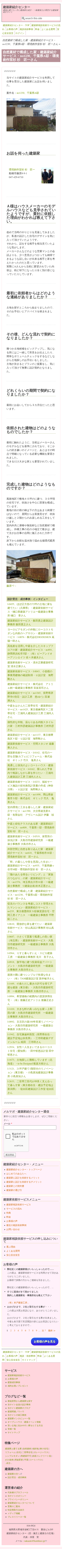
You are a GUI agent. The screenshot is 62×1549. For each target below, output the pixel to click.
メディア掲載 (14, 1513)
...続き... (8, 1463)
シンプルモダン (12, 1455)
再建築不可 (26, 1455)
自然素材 (27, 1448)
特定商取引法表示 (16, 1509)
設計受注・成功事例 (17, 1477)
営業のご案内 (14, 1506)
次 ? (44, 1330)
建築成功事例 (14, 1382)
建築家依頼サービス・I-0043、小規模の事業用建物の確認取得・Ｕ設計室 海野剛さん (30, 675)
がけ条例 (9, 1459)
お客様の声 (12, 29)
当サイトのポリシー (17, 1495)
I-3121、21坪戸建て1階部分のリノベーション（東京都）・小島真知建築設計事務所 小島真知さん (30, 1072)
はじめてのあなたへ (16, 1173)
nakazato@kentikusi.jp (35, 1540)
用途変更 (19, 1459)
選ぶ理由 (10, 1246)
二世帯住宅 (27, 1452)
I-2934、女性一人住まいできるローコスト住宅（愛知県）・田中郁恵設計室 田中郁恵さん (30, 1050)
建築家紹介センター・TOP (16, 25)
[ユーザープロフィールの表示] (47, 182)
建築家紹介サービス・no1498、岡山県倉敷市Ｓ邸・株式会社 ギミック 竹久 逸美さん (30, 798)
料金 (37, 29)
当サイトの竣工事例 (17, 1415)
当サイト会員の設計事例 (19, 1404)
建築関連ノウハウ (16, 1411)
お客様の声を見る (44, 1341)
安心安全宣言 (13, 1254)
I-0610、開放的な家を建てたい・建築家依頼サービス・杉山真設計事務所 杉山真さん (30, 927)
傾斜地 (35, 1448)
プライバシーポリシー (18, 1499)
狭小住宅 (44, 1448)
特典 (8, 1212)
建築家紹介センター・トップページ (24, 1169)
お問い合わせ (13, 1229)
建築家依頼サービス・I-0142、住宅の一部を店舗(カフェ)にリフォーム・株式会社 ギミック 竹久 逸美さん (29, 756)
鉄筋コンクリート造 (41, 1455)
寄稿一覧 (12, 1428)
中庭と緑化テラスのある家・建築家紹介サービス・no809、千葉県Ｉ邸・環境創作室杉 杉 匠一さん (31, 827)
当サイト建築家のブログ (19, 1408)
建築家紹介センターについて (21, 1502)
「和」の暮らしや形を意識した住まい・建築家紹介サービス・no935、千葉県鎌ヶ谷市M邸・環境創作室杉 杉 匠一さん (31, 865)
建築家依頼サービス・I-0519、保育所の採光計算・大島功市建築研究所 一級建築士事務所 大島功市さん (30, 840)
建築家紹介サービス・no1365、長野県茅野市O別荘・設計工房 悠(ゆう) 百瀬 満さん (30, 696)
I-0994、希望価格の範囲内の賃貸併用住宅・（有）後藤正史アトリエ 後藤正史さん (30, 999)
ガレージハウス (41, 1452)
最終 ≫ (51, 1330)
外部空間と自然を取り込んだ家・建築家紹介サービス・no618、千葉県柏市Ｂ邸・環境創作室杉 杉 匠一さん (31, 852)
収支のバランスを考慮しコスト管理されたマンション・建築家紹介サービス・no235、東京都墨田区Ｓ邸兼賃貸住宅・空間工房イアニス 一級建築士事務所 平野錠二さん (31, 911)
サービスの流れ (14, 1208)
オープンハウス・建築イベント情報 (24, 1421)
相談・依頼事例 (27, 1355)
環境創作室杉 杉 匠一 (22, 169)
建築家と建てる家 (13, 1448)
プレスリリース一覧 (17, 1516)
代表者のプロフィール (18, 1492)
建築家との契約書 (15, 1185)
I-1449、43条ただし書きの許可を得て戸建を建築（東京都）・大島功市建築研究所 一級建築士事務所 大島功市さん (30, 987)
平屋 (26, 1459)
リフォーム (10, 1452)
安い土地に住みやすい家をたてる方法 (25, 1425)
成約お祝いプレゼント (18, 1385)
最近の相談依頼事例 (16, 1225)
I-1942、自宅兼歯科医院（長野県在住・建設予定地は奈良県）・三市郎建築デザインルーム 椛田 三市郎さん (30, 1038)
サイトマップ (28, 1359)
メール (8, 1123)
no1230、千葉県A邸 (28, 92)
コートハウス (36, 1459)
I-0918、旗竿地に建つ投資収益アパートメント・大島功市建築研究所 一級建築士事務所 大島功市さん (30, 965)
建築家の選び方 (14, 1190)
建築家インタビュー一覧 (19, 1418)
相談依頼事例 (26, 29)
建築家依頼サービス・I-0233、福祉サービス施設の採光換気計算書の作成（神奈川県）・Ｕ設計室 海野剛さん (30, 785)
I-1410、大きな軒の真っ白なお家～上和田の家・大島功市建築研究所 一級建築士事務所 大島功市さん (30, 1012)
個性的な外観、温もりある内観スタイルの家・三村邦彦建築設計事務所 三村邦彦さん (30, 725)
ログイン (19, 33)
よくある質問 (48, 29)
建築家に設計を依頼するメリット (23, 1177)
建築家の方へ (15, 1473)
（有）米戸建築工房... (18, 1302)
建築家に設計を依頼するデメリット (24, 1181)
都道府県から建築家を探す (20, 1401)
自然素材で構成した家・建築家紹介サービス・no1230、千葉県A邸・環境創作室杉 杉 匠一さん (30, 894)
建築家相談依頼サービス (18, 1204)
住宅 (19, 1452)
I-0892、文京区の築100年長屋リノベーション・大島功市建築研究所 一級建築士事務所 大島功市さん (30, 1025)
